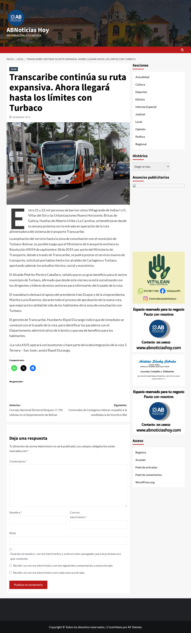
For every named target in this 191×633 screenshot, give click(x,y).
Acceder (140, 460)
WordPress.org (145, 482)
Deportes (141, 92)
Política (140, 136)
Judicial (140, 114)
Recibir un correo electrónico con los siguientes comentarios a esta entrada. (63, 565)
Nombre (15, 512)
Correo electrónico (78, 515)
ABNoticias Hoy (28, 30)
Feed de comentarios (148, 474)
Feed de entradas (146, 467)
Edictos (140, 99)
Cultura (140, 84)
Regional (141, 144)
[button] (182, 50)
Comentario (18, 461)
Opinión (140, 129)
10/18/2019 (18, 117)
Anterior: (36, 410)
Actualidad (142, 77)
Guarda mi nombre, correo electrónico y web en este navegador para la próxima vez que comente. (65, 556)
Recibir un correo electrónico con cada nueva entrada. (49, 572)
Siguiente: (97, 410)
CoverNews (114, 627)
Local (13, 69)
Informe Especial (145, 106)
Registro (140, 452)
